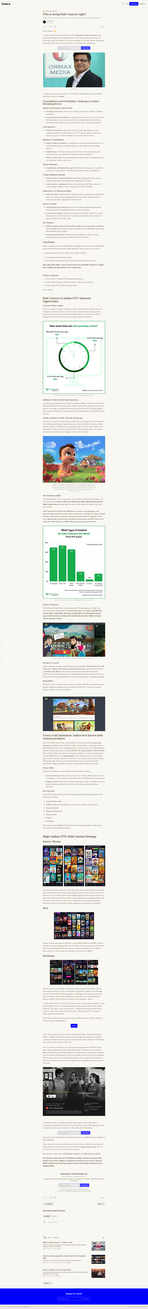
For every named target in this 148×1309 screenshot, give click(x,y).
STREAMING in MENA (71, 1154)
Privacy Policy (87, 1191)
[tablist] (50, 1216)
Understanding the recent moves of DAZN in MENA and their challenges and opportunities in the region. (65, 1273)
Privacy (16, 1306)
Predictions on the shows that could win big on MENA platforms (62, 1260)
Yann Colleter (57, 1248)
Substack (130, 1306)
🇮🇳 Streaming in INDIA (50, 11)
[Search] (123, 3)
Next (99, 1204)
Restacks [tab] (54, 1216)
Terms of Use (82, 1189)
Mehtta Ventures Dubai (88, 1147)
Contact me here (48, 1166)
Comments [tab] (47, 1216)
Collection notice (27, 1306)
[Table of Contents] (2, 654)
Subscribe (134, 4)
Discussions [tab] (56, 1237)
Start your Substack (71, 1306)
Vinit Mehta (50, 21)
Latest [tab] (49, 1237)
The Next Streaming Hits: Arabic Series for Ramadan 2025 (64, 1257)
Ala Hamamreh (67, 1262)
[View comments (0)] (50, 26)
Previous (49, 1204)
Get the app (81, 1306)
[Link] (40, 102)
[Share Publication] (127, 3)
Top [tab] (45, 1237)
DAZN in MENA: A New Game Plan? (57, 1270)
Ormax (61, 96)
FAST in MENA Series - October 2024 (57, 1242)
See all (46, 1283)
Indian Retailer (68, 756)
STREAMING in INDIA (92, 1154)
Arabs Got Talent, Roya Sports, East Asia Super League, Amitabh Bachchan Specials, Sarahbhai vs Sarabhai (64, 1245)
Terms (20, 1306)
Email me (51, 1140)
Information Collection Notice (73, 1191)
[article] (74, 1247)
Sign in (142, 4)
